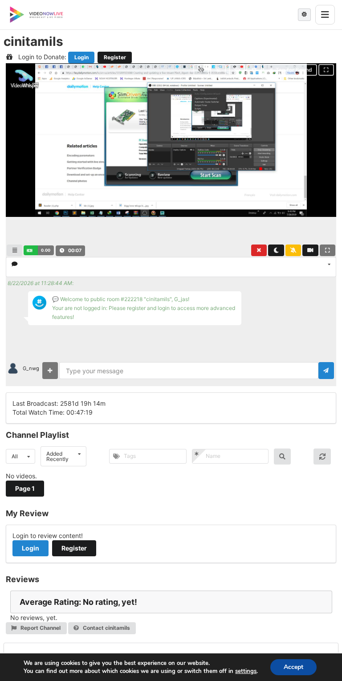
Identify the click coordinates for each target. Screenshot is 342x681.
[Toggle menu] (325, 14)
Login (81, 57)
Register (115, 57)
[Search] (282, 457)
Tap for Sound (294, 69)
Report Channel (40, 627)
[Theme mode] (304, 14)
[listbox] (171, 267)
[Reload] (322, 457)
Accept (293, 667)
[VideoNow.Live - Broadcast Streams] (36, 15)
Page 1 (25, 488)
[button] (38, 250)
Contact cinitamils (105, 627)
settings (245, 671)
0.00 (45, 250)
